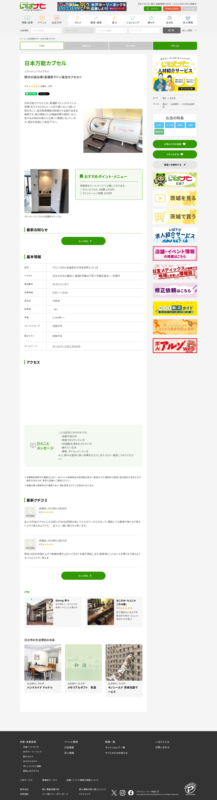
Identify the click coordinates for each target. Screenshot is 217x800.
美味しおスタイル (31, 770)
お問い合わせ (162, 747)
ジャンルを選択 (105, 30)
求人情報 (188, 22)
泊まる (169, 22)
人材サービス (26, 779)
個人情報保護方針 (50, 789)
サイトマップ (84, 793)
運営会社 (24, 789)
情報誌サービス (49, 779)
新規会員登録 (172, 8)
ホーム (22, 38)
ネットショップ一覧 (115, 747)
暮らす (151, 22)
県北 (164, 98)
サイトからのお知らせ (116, 753)
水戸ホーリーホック (32, 751)
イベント (42, 22)
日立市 (172, 98)
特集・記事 (27, 22)
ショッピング (132, 22)
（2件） (50, 86)
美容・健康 (96, 22)
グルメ (77, 22)
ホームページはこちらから (67, 346)
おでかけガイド (30, 761)
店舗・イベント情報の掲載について (83, 779)
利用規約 (24, 793)
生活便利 (175, 104)
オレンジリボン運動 (32, 766)
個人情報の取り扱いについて (92, 789)
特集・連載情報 (28, 741)
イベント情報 (71, 741)
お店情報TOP (33, 38)
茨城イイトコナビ (31, 746)
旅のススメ (28, 756)
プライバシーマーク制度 (146, 791)
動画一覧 (110, 741)
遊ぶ (114, 22)
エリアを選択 (38, 30)
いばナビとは (162, 741)
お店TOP (57, 22)
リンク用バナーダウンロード (55, 793)
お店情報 (69, 747)
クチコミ (175, 46)
